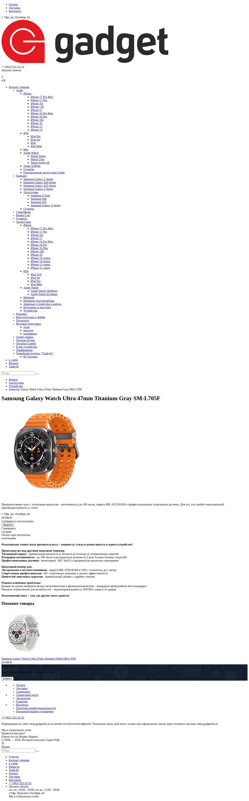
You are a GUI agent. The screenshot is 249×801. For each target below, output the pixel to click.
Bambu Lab (23, 215)
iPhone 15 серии (40, 258)
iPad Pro (35, 136)
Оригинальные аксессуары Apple (44, 172)
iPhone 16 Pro (39, 116)
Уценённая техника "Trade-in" (34, 353)
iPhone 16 (36, 123)
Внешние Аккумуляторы (38, 300)
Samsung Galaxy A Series (38, 189)
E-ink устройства (26, 346)
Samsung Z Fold (40, 195)
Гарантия (22, 701)
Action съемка (24, 336)
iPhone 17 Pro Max (42, 96)
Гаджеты (28, 169)
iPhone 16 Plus (39, 248)
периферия (30, 333)
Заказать (8, 525)
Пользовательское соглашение (35, 711)
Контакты (15, 11)
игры (26, 327)
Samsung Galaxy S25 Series (39, 185)
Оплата (13, 4)
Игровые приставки (28, 323)
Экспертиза (23, 698)
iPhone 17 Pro (39, 100)
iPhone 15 (36, 126)
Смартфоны (23, 212)
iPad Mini (36, 146)
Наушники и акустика (37, 307)
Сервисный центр (27, 695)
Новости (14, 766)
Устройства (30, 310)
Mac (25, 149)
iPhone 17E (37, 106)
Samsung (21, 175)
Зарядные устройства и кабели (42, 304)
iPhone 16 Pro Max (42, 113)
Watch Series (38, 156)
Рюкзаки (21, 313)
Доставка (14, 7)
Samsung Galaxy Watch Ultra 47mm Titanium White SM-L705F (38, 658)
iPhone (27, 93)
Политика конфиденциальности (36, 708)
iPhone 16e (37, 119)
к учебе (13, 360)
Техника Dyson (25, 340)
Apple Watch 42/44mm (44, 294)
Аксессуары (30, 192)
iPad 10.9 (36, 274)
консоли (28, 330)
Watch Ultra (37, 159)
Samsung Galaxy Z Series (38, 179)
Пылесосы (22, 320)
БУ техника (30, 356)
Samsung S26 (38, 198)
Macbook (28, 297)
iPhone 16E (37, 251)
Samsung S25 (38, 202)
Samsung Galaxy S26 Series (39, 182)
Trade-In (14, 366)
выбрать (7, 678)
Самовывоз (23, 691)
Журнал (13, 363)
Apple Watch (30, 152)
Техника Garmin (26, 343)
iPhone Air (37, 103)
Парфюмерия (24, 350)
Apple (19, 90)
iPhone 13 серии (40, 264)
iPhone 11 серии (40, 267)
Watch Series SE (40, 162)
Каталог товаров (19, 87)
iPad (25, 133)
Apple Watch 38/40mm (44, 290)
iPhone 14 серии (40, 261)
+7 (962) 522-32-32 (12, 717)
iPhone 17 (36, 110)
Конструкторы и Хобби (30, 317)
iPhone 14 (36, 129)
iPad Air (35, 139)
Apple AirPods (31, 166)
